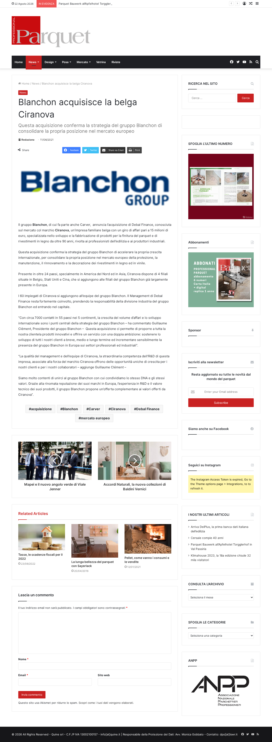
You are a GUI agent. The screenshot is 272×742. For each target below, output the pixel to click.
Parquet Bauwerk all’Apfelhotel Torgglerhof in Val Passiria (96, 3)
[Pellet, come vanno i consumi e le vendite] (148, 539)
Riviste (116, 62)
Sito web (104, 675)
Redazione (27, 139)
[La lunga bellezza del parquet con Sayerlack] (94, 541)
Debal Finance (148, 409)
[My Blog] (51, 31)
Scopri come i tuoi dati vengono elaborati (106, 702)
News (32, 62)
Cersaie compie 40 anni (207, 538)
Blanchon (70, 409)
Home (19, 62)
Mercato (82, 62)
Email (23, 675)
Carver (94, 409)
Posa (65, 62)
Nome (23, 659)
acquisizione (41, 409)
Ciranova (118, 409)
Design (49, 62)
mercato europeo (95, 418)
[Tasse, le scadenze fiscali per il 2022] (41, 537)
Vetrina (101, 62)
